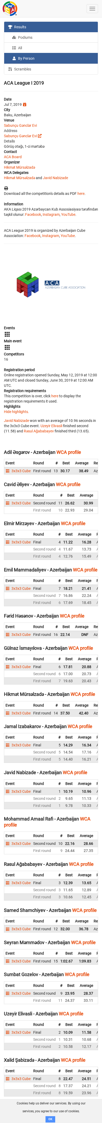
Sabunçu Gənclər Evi (20, 125)
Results (19, 27)
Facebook (33, 214)
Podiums (24, 37)
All (19, 48)
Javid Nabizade (55, 178)
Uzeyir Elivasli (51, 426)
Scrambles (22, 69)
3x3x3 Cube (21, 471)
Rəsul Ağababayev (39, 431)
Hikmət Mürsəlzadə (19, 167)
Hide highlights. (16, 412)
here (80, 193)
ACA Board (13, 157)
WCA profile (68, 452)
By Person (26, 58)
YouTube (68, 214)
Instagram (51, 214)
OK (50, 1119)
